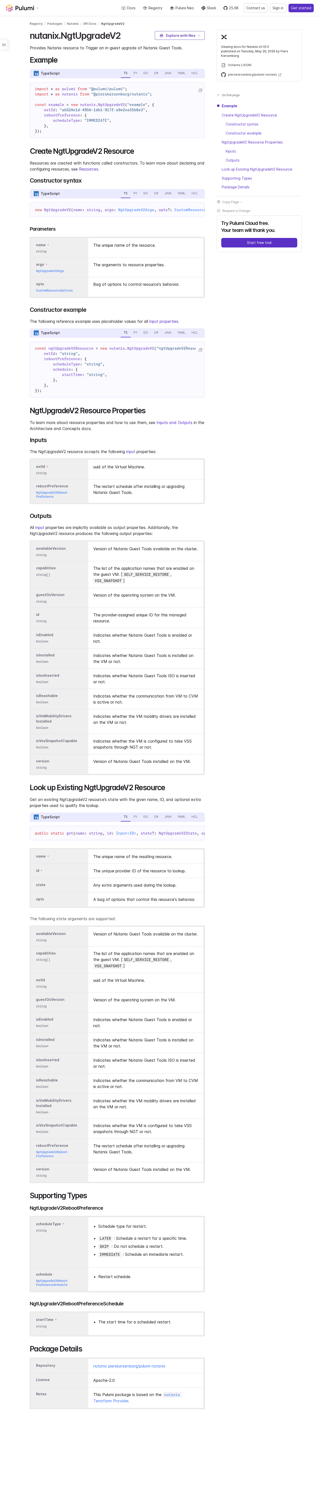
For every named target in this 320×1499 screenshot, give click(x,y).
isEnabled (44, 635)
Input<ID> (126, 833)
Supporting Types (237, 178)
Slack (211, 8)
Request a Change (236, 210)
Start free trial (259, 242)
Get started (301, 8)
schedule (44, 1274)
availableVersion (51, 548)
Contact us (255, 8)
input (130, 451)
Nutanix (73, 24)
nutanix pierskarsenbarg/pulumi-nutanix (129, 1366)
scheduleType (48, 1224)
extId (40, 466)
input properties (163, 321)
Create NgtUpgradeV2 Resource (249, 115)
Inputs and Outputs (174, 422)
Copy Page (230, 202)
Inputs (231, 151)
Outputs (233, 160)
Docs (131, 8)
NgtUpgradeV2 (112, 24)
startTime (45, 1320)
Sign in (278, 8)
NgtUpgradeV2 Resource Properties (252, 142)
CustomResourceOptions (198, 210)
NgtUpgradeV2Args (136, 210)
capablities (46, 568)
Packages (54, 24)
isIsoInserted (47, 675)
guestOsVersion (50, 595)
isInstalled (45, 655)
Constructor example (244, 133)
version (42, 761)
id (37, 614)
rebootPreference (52, 486)
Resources (88, 169)
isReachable (47, 696)
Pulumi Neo (185, 8)
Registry (155, 8)
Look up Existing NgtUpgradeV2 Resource (257, 169)
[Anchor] (125, 34)
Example (229, 106)
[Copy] (200, 90)
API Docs (89, 24)
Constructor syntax (242, 124)
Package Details (236, 187)
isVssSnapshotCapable (56, 741)
